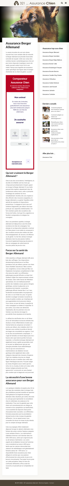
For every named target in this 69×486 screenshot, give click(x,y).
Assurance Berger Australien (51, 56)
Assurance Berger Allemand (51, 52)
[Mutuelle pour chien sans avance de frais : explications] (46, 124)
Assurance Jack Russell (50, 87)
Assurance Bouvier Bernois (51, 71)
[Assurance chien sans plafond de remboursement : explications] (46, 131)
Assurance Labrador (49, 90)
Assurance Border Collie (50, 64)
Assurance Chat (47, 157)
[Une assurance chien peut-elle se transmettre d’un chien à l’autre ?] (46, 140)
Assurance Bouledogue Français (52, 67)
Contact (51, 483)
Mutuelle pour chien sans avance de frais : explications (57, 123)
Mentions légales (43, 483)
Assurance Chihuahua (49, 79)
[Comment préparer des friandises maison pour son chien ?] (46, 109)
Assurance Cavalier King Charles (52, 75)
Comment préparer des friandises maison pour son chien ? (57, 109)
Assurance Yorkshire (49, 94)
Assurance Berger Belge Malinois (52, 60)
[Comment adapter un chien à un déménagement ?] (46, 116)
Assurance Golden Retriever (51, 83)
